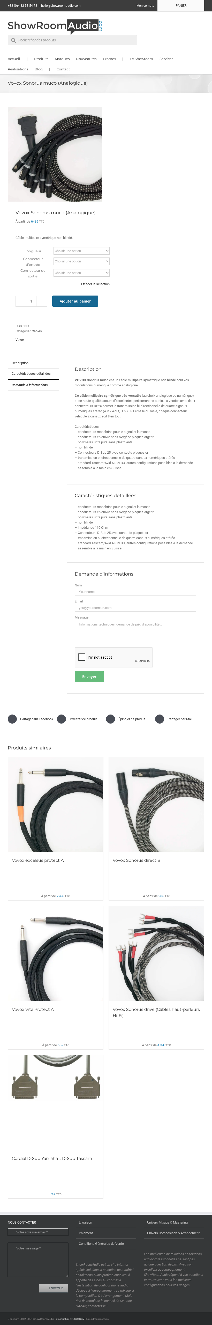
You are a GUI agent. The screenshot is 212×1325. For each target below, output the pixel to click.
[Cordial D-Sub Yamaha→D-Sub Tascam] (55, 1102)
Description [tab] (20, 363)
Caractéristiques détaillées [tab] (31, 374)
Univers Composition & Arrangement (173, 1233)
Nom (78, 585)
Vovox (20, 340)
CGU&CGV (78, 1318)
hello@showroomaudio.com (61, 6)
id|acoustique (63, 1318)
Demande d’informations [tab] (30, 385)
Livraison (85, 1222)
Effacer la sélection (95, 284)
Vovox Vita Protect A (33, 1009)
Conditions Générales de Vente (101, 1244)
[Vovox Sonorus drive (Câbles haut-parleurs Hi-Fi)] (156, 953)
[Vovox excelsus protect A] (55, 804)
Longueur (33, 251)
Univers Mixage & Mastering (167, 1222)
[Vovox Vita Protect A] (55, 953)
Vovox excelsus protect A (38, 860)
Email (79, 601)
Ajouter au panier (75, 301)
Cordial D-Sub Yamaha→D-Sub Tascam (52, 1158)
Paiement (86, 1233)
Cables (37, 331)
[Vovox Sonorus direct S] (156, 804)
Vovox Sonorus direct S (136, 860)
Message (81, 617)
